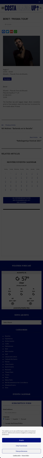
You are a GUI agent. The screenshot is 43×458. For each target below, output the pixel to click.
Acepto (21, 440)
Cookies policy (17, 455)
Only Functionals (21, 446)
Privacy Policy (25, 455)
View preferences (21, 451)
